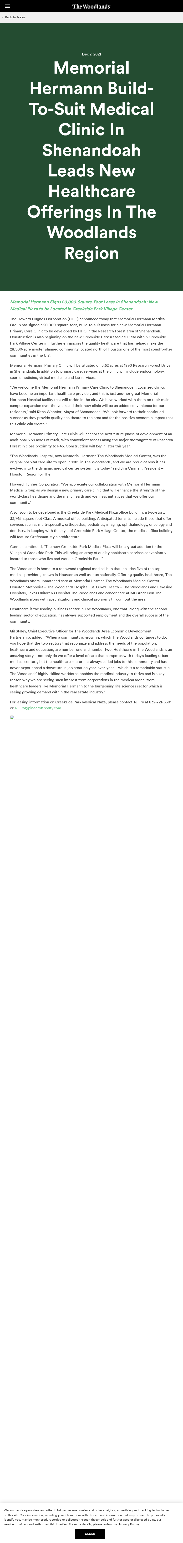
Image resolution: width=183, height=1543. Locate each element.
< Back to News (13, 17)
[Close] (175, 1511)
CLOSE (90, 1534)
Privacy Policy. (129, 1524)
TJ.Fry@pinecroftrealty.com (38, 708)
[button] (7, 6)
